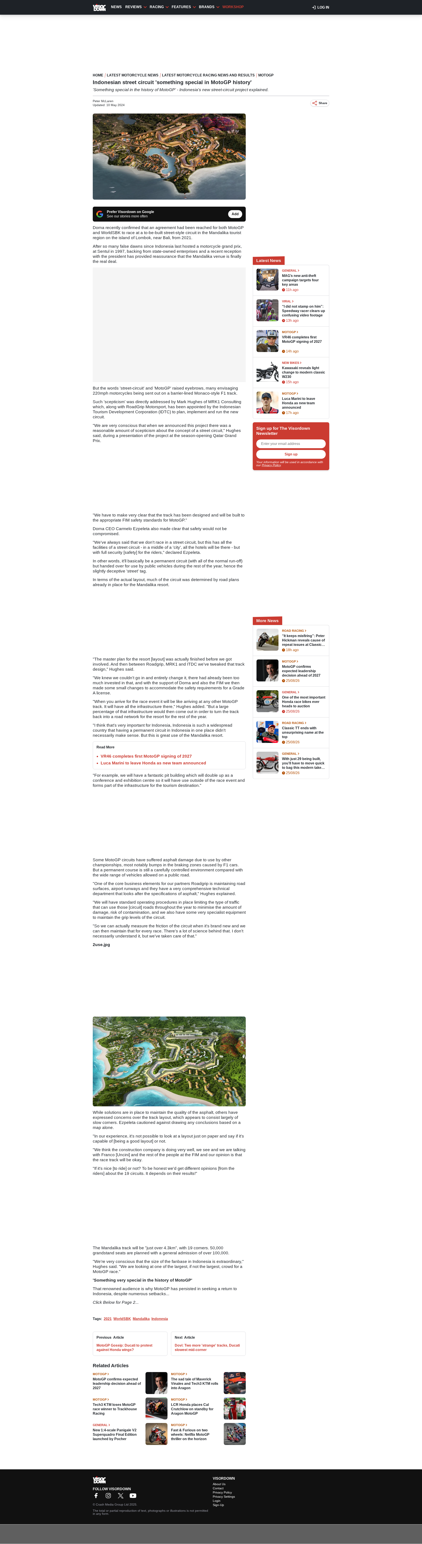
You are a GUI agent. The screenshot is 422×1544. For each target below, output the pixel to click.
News (116, 7)
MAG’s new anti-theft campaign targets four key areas (300, 280)
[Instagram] (109, 1497)
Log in (323, 7)
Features (181, 7)
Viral (286, 301)
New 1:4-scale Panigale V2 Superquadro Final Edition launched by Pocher (115, 1434)
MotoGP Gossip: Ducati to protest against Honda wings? (124, 1348)
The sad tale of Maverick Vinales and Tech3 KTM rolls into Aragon (194, 1383)
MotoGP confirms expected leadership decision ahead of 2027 (117, 1383)
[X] (121, 1497)
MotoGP (266, 75)
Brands (207, 7)
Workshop (233, 7)
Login (216, 1500)
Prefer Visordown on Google (130, 212)
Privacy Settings (224, 1496)
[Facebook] (97, 1497)
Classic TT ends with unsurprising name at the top (303, 732)
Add (235, 214)
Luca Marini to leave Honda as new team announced (153, 763)
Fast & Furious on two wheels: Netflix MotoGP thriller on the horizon (190, 1434)
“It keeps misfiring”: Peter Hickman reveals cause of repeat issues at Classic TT (303, 640)
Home (98, 75)
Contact (218, 1488)
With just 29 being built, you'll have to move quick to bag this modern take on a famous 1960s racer (303, 763)
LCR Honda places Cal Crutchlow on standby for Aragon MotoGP (192, 1409)
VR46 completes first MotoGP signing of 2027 (146, 756)
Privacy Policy (271, 465)
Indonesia (159, 1319)
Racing (157, 7)
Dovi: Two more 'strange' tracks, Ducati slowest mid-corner (207, 1348)
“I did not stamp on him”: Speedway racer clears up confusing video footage (303, 311)
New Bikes (290, 363)
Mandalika (141, 1319)
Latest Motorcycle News (132, 75)
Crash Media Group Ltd (112, 1504)
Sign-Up (218, 1504)
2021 (108, 1319)
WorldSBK (122, 1319)
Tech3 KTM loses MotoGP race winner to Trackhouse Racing (115, 1409)
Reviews (133, 7)
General (100, 1425)
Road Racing (293, 630)
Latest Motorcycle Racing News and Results (208, 75)
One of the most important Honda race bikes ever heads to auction (303, 701)
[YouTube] (134, 1497)
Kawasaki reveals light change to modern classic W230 (303, 372)
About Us (219, 1484)
